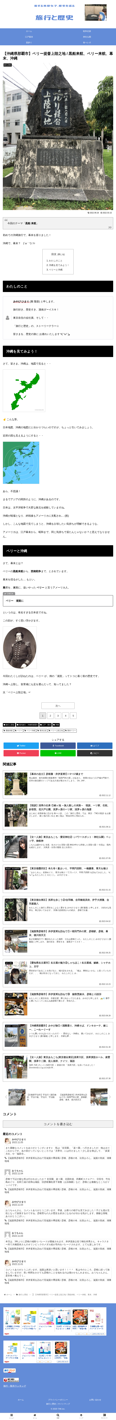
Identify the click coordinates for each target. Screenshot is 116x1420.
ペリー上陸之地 (57, 731)
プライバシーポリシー (58, 1400)
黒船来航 (9, 731)
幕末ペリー (71, 731)
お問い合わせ (95, 1400)
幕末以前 (43, 731)
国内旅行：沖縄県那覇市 (28, 725)
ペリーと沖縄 (56, 269)
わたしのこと (56, 260)
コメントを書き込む (58, 1124)
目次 (53, 254)
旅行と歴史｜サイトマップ (58, 1404)
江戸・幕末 (46, 725)
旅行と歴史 (10, 725)
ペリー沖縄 (31, 731)
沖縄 (57, 725)
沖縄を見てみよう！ (59, 265)
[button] (107, 699)
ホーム (21, 1400)
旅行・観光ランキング (14, 1386)
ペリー (19, 731)
